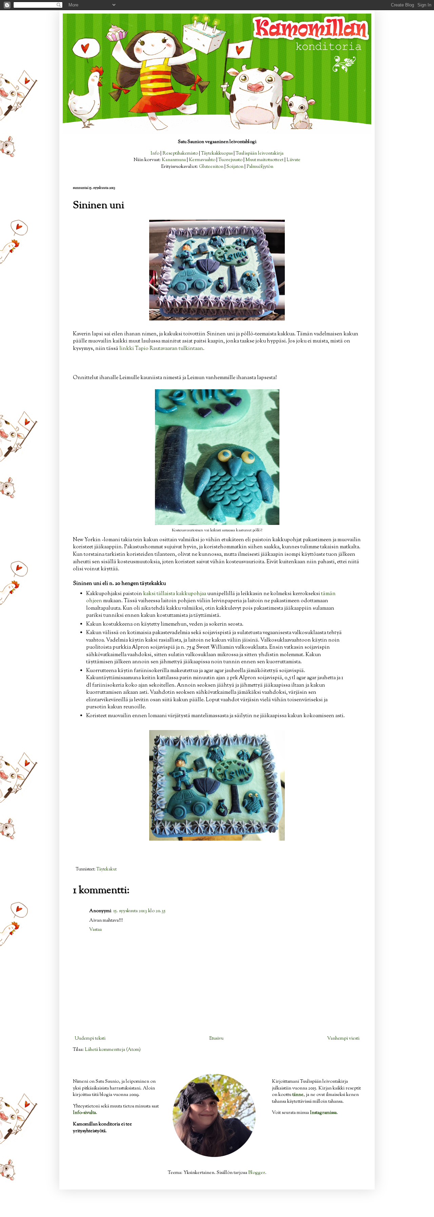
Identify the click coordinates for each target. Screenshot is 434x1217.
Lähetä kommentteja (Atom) (113, 1049)
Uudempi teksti (90, 1038)
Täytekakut (106, 869)
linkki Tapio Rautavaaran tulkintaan (161, 348)
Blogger (256, 1173)
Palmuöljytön (259, 166)
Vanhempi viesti (343, 1038)
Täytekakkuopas (217, 153)
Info (155, 153)
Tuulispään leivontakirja (259, 153)
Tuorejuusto (230, 160)
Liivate (293, 160)
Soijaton (234, 166)
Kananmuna (174, 160)
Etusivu (216, 1038)
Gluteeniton (211, 166)
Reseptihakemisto (180, 153)
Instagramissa (323, 1113)
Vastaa (95, 929)
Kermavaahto (202, 160)
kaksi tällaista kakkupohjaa (174, 593)
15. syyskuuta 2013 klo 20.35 (139, 911)
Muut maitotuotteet (264, 160)
